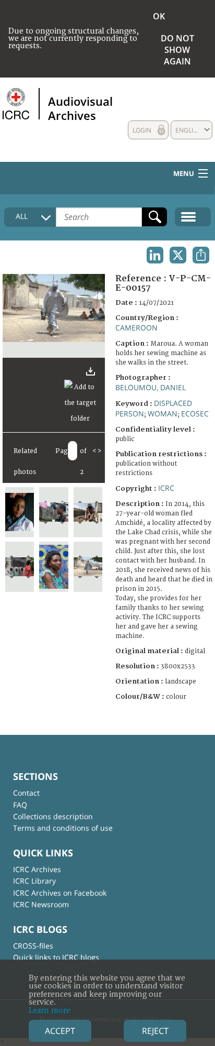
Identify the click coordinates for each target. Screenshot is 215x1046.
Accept (60, 1031)
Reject (155, 1031)
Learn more (49, 1010)
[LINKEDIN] (155, 255)
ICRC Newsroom (41, 904)
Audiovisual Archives (80, 108)
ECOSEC (195, 414)
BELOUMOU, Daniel (150, 387)
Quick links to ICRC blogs (56, 957)
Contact (26, 793)
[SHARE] (201, 255)
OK (159, 16)
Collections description (53, 816)
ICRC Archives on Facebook (59, 893)
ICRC (166, 488)
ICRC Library (34, 881)
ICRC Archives (37, 869)
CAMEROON (136, 328)
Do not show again (177, 49)
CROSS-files (33, 946)
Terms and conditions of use (63, 828)
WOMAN (162, 414)
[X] (178, 255)
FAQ (20, 805)
